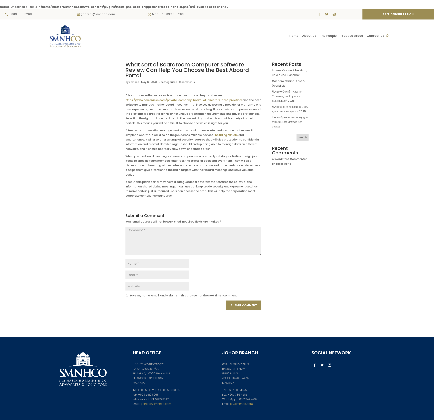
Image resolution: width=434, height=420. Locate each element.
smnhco (134, 82)
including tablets (226, 135)
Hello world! (284, 164)
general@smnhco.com (156, 404)
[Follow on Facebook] (319, 14)
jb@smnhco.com (241, 404)
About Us (309, 36)
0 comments (187, 82)
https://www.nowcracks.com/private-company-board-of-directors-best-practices (184, 100)
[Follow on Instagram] (334, 14)
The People (328, 36)
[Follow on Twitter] (327, 14)
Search (302, 137)
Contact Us (375, 36)
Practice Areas (351, 36)
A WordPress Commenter (289, 159)
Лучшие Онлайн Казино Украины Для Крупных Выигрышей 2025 (287, 96)
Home (293, 36)
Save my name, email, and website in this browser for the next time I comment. (184, 295)
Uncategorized (168, 82)
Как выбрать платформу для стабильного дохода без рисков (290, 121)
